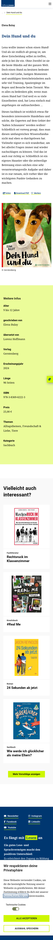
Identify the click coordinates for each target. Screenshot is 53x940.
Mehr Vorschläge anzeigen (26, 774)
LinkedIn (35, 821)
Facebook (11, 821)
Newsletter (13, 816)
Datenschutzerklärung (16, 895)
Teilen (8, 193)
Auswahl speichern (26, 928)
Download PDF (23, 193)
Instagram (36, 816)
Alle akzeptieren (26, 918)
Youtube (11, 827)
